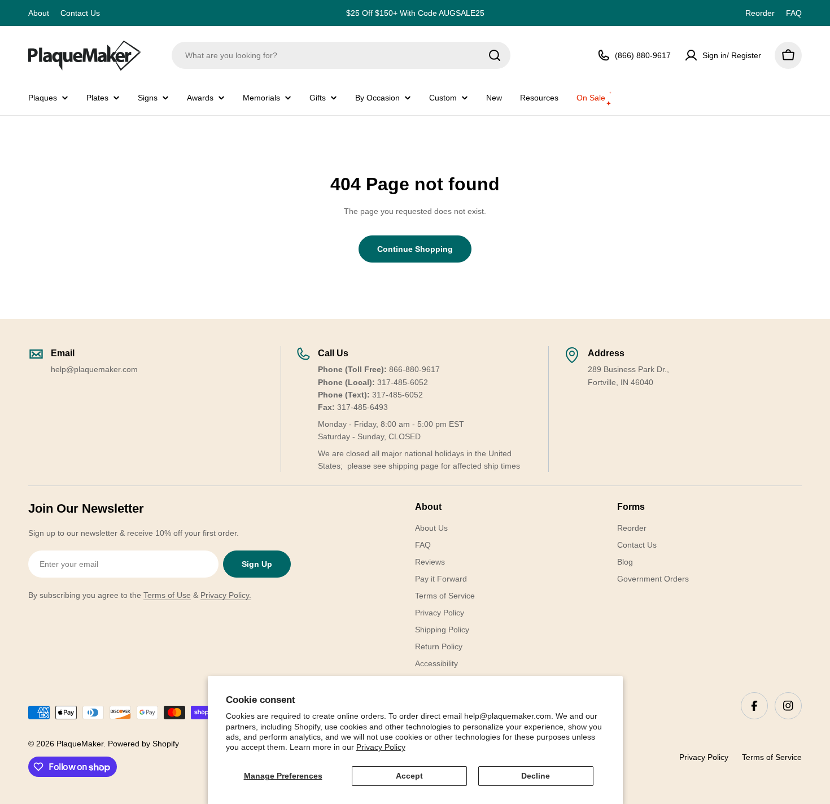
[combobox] (341, 55)
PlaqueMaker (79, 743)
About (38, 13)
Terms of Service (772, 757)
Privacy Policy (380, 746)
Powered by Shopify (143, 743)
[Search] (494, 55)
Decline (535, 775)
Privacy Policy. (225, 595)
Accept (409, 775)
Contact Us (80, 13)
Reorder (760, 13)
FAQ (794, 13)
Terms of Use (167, 595)
